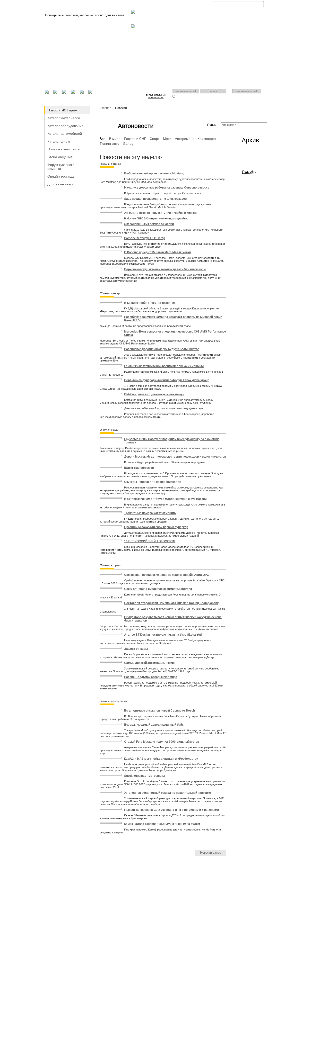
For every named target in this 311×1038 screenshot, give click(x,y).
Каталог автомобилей (64, 133)
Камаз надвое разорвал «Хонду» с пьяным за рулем (162, 824)
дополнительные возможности (156, 96)
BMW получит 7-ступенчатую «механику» (154, 394)
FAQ (154, 5)
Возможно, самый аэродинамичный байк (153, 724)
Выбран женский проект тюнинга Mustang (154, 173)
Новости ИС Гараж (62, 110)
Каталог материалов (63, 118)
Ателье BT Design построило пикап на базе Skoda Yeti (163, 634)
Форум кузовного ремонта (60, 167)
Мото (167, 139)
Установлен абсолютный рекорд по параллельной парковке (167, 792)
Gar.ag (128, 143)
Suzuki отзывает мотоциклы (144, 775)
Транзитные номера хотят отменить (150, 513)
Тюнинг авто (109, 143)
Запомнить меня (185, 96)
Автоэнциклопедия (176, 5)
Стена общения (60, 157)
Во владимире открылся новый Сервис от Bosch (159, 710)
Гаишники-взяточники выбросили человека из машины (164, 366)
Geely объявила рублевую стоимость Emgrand (158, 589)
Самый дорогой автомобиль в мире (149, 663)
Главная (118, 5)
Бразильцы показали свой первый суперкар (156, 527)
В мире (115, 139)
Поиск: (211, 124)
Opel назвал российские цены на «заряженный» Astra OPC (166, 575)
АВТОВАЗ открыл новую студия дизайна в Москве (160, 213)
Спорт (154, 139)
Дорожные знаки (60, 184)
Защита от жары (136, 648)
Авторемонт (184, 139)
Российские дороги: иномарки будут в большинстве (161, 349)
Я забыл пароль (209, 96)
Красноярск (234, 8)
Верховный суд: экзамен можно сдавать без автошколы (165, 269)
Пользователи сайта (63, 149)
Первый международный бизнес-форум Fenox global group (166, 380)
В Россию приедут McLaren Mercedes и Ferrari (157, 252)
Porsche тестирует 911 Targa (144, 238)
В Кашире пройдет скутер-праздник (149, 303)
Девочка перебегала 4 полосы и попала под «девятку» (164, 408)
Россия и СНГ (135, 139)
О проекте (138, 5)
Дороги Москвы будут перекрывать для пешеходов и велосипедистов (175, 456)
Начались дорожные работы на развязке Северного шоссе (166, 187)
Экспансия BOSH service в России (149, 224)
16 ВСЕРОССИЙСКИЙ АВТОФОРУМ (149, 541)
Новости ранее (210, 852)
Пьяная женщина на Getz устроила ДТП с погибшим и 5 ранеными (171, 810)
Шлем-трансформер (139, 467)
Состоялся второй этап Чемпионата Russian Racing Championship (171, 603)
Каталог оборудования (65, 126)
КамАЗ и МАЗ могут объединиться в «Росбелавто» (161, 758)
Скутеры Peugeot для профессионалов (152, 482)
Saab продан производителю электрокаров (155, 198)
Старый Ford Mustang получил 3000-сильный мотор (161, 741)
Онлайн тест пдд (60, 176)
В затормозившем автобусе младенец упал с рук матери (165, 499)
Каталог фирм (58, 141)
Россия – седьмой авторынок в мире (150, 677)
